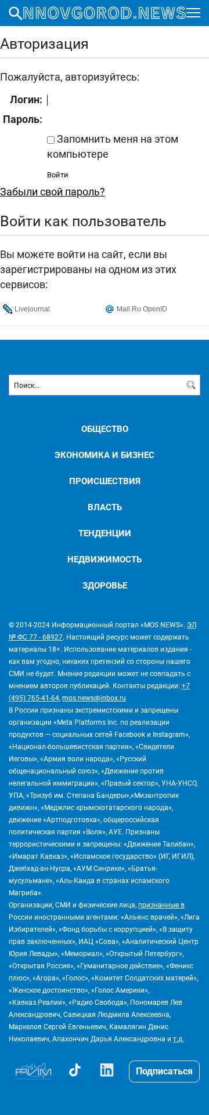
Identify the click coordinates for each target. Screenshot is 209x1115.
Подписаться (164, 1071)
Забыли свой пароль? (52, 191)
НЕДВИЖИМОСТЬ (104, 559)
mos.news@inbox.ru (94, 697)
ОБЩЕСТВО (104, 428)
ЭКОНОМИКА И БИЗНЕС (104, 455)
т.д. (178, 1038)
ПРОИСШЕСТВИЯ (104, 481)
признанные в (161, 904)
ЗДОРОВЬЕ (104, 585)
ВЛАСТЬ (105, 507)
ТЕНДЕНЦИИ (104, 533)
